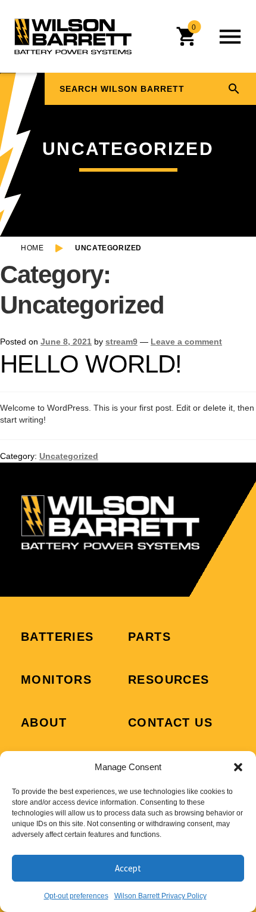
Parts (149, 636)
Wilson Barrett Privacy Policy (160, 896)
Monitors (56, 679)
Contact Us (170, 722)
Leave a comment (186, 341)
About (44, 722)
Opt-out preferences (76, 896)
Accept (128, 868)
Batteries (57, 636)
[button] (238, 767)
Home (32, 248)
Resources (169, 679)
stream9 (121, 341)
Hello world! (91, 364)
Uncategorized (68, 456)
